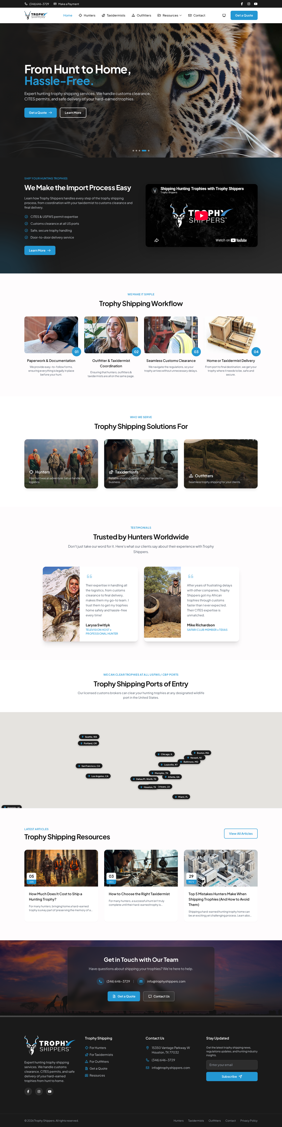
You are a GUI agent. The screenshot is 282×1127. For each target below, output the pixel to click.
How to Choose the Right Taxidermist (139, 894)
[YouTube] (256, 4)
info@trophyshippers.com (166, 981)
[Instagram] (249, 4)
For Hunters (98, 1048)
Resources (170, 15)
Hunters (89, 15)
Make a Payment (68, 4)
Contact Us (161, 996)
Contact (199, 15)
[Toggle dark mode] (224, 15)
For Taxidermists (101, 1055)
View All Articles (241, 833)
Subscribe (229, 1076)
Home (67, 15)
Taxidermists (116, 15)
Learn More (73, 113)
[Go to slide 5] (147, 150)
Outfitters (144, 15)
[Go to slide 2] (136, 150)
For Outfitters (99, 1061)
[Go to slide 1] (133, 150)
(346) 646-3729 (39, 4)
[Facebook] (242, 4)
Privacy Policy (249, 1120)
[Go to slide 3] (139, 150)
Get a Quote (244, 15)
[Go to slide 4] (142, 150)
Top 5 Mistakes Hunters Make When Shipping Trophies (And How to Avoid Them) (219, 899)
